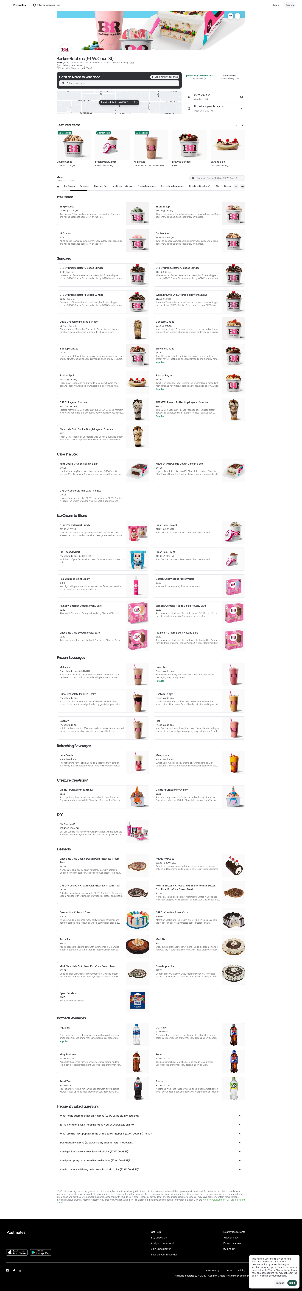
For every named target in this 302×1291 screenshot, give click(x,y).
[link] (230, 16)
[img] (119, 102)
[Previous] (236, 125)
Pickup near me (232, 1243)
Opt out (280, 1283)
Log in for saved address (166, 77)
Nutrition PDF (222, 1200)
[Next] (242, 125)
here (283, 1275)
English (231, 1248)
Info (132, 62)
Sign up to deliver (161, 1248)
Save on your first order (164, 1254)
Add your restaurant (162, 1243)
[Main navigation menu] (8, 5)
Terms (229, 1270)
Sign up (290, 5)
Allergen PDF (209, 1200)
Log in (276, 5)
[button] (151, 1115)
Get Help (156, 1231)
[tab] (69, 186)
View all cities (230, 1237)
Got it (292, 1283)
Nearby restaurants (234, 1231)
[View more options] (237, 16)
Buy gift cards (159, 1237)
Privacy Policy (212, 1270)
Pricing (241, 1270)
